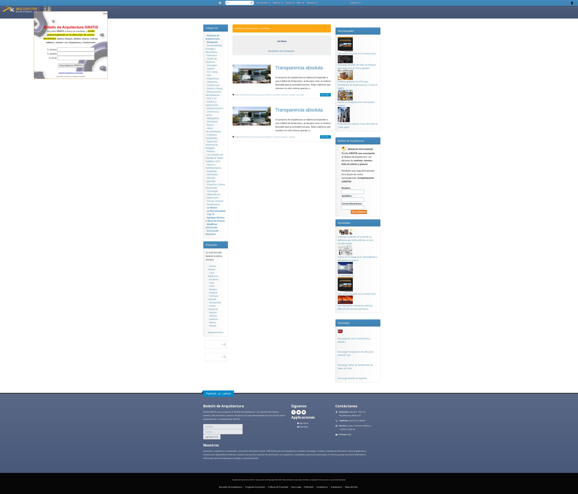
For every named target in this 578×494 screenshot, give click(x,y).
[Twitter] (298, 412)
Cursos (289, 3)
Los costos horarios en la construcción (357, 53)
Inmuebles (212, 65)
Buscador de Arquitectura (230, 487)
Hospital (213, 292)
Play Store (303, 427)
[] (105, 13)
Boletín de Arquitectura (351, 140)
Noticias (276, 3)
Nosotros (311, 3)
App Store (303, 423)
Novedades (344, 223)
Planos (212, 322)
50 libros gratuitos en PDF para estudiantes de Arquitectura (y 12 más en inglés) (358, 85)
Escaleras (213, 279)
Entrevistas (212, 121)
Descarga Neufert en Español (352, 378)
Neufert (213, 312)
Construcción (213, 85)
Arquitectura (213, 78)
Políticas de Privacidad (278, 487)
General (210, 68)
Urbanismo (212, 81)
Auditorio (213, 319)
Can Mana (276, 95)
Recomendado (346, 31)
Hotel (211, 286)
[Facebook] (293, 412)
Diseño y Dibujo (215, 88)
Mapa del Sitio (351, 487)
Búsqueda (211, 244)
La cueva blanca (345, 275)
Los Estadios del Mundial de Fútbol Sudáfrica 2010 (214, 158)
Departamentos (215, 332)
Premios (211, 151)
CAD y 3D (211, 98)
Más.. (299, 3)
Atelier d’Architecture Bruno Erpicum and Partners (253, 137)
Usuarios (354, 3)
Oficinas (213, 315)
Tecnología (212, 191)
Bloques (213, 289)
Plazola (212, 325)
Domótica (212, 55)
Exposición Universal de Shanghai (212, 144)
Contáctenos (322, 487)
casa (298, 95)
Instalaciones (213, 204)
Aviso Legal (296, 487)
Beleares (284, 95)
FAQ (349, 434)
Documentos (262, 3)
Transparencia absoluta (299, 67)
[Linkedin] (303, 412)
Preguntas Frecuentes (255, 487)
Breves (210, 124)
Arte (209, 75)
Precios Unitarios (215, 201)
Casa (211, 282)
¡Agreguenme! (212, 436)
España (292, 95)
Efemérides (212, 174)
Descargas (344, 323)
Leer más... (325, 95)
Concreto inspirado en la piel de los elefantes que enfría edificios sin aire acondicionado (355, 240)
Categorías (212, 28)
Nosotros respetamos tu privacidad (71, 73)
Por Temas (212, 71)
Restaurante (215, 302)
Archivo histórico (215, 108)
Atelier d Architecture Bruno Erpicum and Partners (253, 95)
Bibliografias (213, 118)
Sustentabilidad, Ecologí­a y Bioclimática (214, 48)
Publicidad (308, 487)
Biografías (212, 171)
